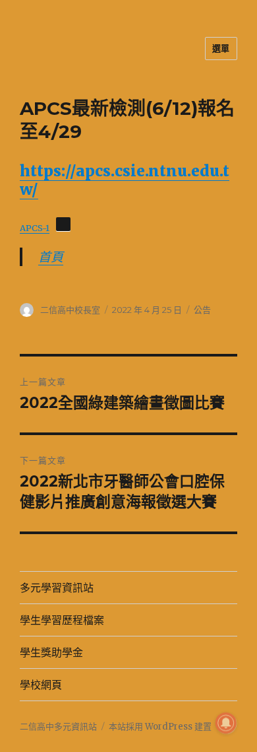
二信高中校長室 (70, 309)
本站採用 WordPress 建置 (160, 726)
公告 (202, 309)
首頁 (50, 257)
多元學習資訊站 (57, 588)
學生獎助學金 (51, 652)
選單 (221, 48)
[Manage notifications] (226, 723)
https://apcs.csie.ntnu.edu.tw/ (124, 180)
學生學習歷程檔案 (62, 620)
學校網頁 (41, 685)
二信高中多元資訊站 (58, 726)
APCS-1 (34, 227)
